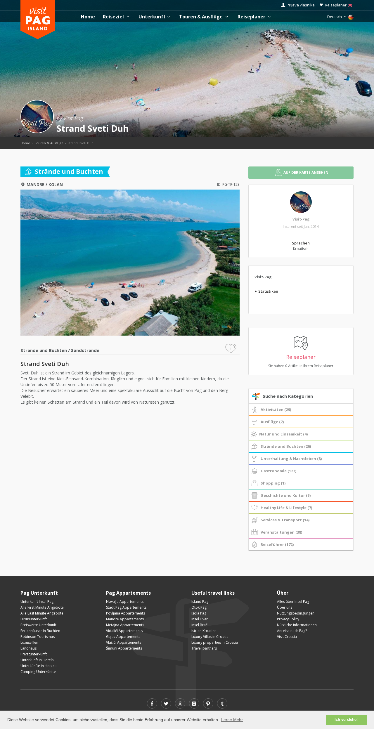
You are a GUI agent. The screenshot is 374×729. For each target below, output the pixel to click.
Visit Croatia (287, 636)
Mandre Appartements (125, 619)
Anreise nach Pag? (292, 630)
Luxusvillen (29, 642)
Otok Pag (199, 607)
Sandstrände (85, 350)
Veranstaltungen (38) (281, 532)
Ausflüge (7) (272, 421)
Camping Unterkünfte (38, 671)
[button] (130, 408)
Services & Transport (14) (285, 520)
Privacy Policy (288, 619)
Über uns (284, 607)
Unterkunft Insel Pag (36, 601)
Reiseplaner (338, 5)
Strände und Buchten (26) (286, 446)
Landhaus (28, 648)
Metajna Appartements (125, 624)
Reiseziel (114, 17)
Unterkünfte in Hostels (38, 665)
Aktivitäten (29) (276, 409)
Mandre (35, 184)
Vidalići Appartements (124, 630)
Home (88, 17)
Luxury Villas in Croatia (209, 636)
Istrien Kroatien (204, 630)
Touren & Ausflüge (201, 17)
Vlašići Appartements (123, 642)
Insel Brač (199, 624)
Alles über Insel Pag (293, 601)
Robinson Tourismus (37, 636)
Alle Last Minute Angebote (41, 613)
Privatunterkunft (33, 654)
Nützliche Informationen (297, 624)
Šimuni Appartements (124, 648)
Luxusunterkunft (33, 619)
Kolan (56, 184)
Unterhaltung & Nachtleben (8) (291, 458)
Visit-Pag (300, 219)
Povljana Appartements (125, 613)
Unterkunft (152, 17)
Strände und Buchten (43, 350)
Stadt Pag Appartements (126, 607)
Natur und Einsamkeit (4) (283, 434)
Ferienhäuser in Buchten (40, 630)
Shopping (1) (273, 483)
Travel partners (204, 648)
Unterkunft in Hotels (36, 659)
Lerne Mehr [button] (232, 719)
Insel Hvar (199, 619)
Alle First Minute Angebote (42, 607)
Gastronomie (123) (278, 470)
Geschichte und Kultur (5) (286, 495)
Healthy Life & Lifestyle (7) (286, 507)
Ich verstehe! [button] (346, 720)
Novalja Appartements (124, 601)
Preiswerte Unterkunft (38, 624)
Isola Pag (198, 613)
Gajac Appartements (123, 636)
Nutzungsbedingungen (295, 613)
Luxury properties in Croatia (214, 642)
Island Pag (199, 601)
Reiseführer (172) (277, 544)
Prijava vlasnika (301, 5)
